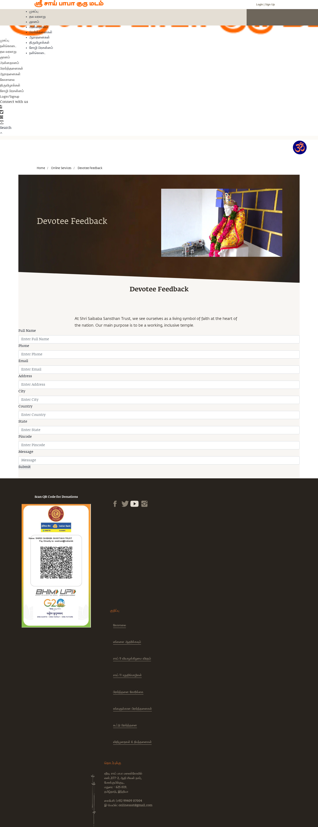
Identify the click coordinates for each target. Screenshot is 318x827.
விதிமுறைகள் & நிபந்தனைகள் (132, 742)
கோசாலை (7, 79)
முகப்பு (33, 11)
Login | (260, 4)
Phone (23, 346)
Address (25, 376)
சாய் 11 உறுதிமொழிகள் (127, 675)
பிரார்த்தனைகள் (40, 32)
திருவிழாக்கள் (39, 43)
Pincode (25, 437)
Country (25, 406)
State (22, 421)
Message (25, 452)
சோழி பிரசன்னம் (41, 48)
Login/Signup (9, 96)
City (21, 391)
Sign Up (270, 4)
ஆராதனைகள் (39, 37)
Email (23, 361)
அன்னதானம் (38, 27)
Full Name (27, 331)
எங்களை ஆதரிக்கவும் (127, 642)
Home (41, 168)
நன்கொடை (37, 53)
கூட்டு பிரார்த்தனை (125, 725)
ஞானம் (34, 22)
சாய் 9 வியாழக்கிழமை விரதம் (132, 658)
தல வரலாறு (37, 17)
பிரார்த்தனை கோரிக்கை (128, 692)
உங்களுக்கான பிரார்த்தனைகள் (132, 708)
